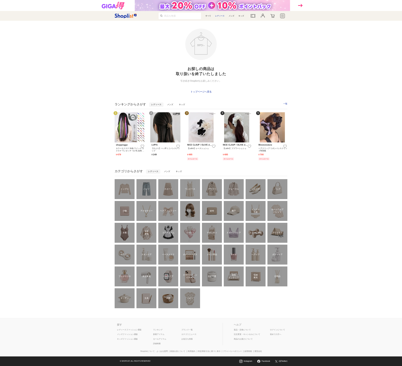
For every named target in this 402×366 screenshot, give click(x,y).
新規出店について (177, 351)
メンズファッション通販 (127, 334)
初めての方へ (275, 334)
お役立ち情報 (187, 339)
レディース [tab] (156, 104)
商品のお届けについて (243, 339)
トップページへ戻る (201, 91)
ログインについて (277, 330)
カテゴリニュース (188, 334)
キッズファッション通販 (127, 339)
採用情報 (248, 351)
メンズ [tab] (170, 104)
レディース (220, 16)
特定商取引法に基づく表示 (209, 351)
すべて (208, 16)
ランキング (158, 330)
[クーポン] (253, 16)
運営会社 (258, 351)
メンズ (231, 16)
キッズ (241, 16)
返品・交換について (242, 330)
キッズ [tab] (182, 104)
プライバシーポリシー (232, 351)
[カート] (273, 16)
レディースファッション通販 (129, 330)
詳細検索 (157, 343)
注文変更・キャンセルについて (247, 334)
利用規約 (191, 351)
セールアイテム (159, 339)
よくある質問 (162, 351)
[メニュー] (283, 16)
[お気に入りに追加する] (142, 146)
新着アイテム (158, 334)
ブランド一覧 (187, 330)
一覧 (285, 104)
